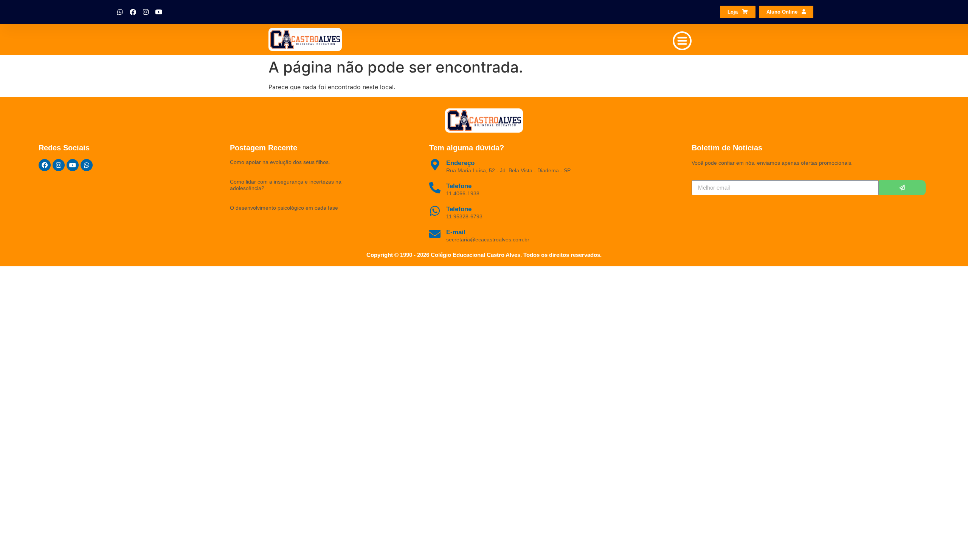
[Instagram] (146, 12)
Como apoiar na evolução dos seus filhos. (280, 162)
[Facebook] (133, 12)
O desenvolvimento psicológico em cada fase (284, 208)
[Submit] (902, 187)
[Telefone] (435, 210)
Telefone (459, 209)
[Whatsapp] (120, 12)
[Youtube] (158, 12)
